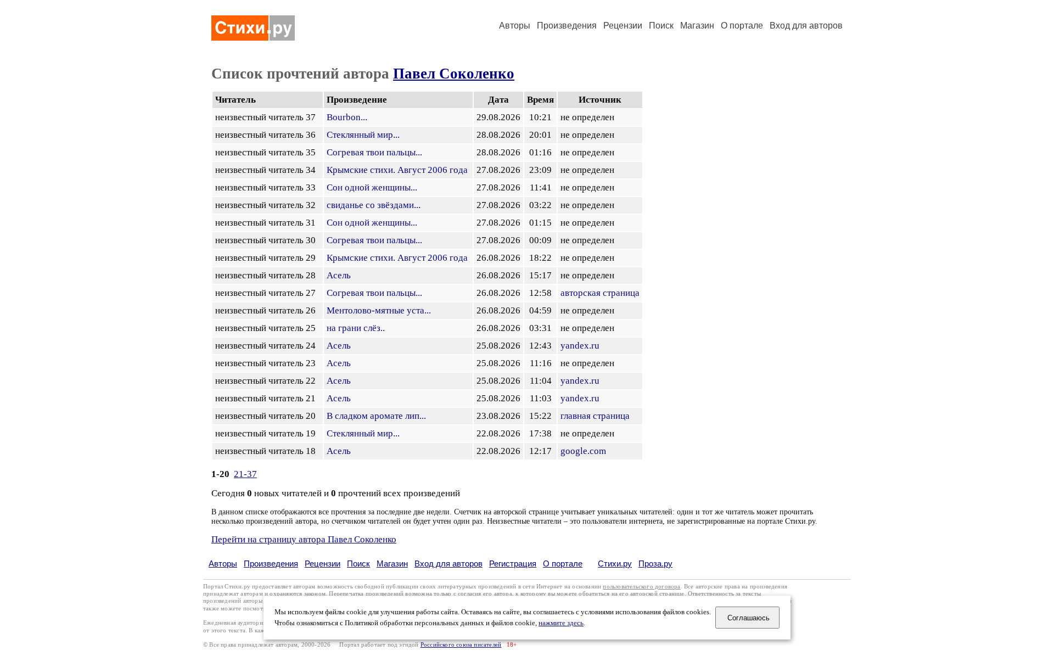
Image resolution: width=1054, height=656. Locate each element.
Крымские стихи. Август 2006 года (397, 170)
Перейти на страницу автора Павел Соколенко (303, 539)
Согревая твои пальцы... (374, 152)
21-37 (245, 474)
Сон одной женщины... (372, 187)
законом (315, 594)
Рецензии (622, 25)
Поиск (661, 25)
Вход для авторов (806, 25)
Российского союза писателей (461, 645)
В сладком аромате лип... (376, 416)
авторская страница (600, 293)
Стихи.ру (615, 563)
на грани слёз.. (356, 328)
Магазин (697, 25)
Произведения (567, 25)
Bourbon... (347, 117)
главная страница (595, 416)
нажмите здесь (561, 623)
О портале (562, 563)
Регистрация (512, 563)
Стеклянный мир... (363, 135)
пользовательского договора (641, 587)
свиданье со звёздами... (374, 205)
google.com (583, 451)
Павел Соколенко (453, 73)
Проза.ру (655, 563)
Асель (339, 275)
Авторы (514, 25)
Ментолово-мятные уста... (379, 310)
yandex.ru (579, 345)
